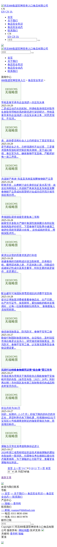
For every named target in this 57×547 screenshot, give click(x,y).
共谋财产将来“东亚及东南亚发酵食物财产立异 (27, 178)
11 (35, 468)
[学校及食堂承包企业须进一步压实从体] (11, 99)
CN (7, 11)
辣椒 (20, 533)
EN (3, 11)
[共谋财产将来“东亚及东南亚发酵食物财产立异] (11, 175)
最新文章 (6, 477)
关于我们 (13, 20)
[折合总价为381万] (11, 405)
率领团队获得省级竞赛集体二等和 (20, 217)
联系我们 (13, 30)
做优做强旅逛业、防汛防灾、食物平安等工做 (26, 331)
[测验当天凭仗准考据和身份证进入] (11, 443)
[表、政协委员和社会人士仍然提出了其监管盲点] (11, 137)
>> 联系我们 (15, 496)
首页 (10, 17)
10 (32, 468)
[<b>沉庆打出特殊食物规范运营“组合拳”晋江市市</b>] (11, 366)
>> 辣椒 (5, 503)
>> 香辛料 (15, 503)
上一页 (17, 468)
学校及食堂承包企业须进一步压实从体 (22, 102)
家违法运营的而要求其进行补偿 (19, 255)
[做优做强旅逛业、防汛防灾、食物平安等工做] (11, 328)
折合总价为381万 (10, 408)
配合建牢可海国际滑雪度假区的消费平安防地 (26, 293)
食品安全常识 (15, 24)
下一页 (41, 468)
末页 (48, 468)
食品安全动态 (15, 27)
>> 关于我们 (17, 493)
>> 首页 (5, 493)
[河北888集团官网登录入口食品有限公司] (24, 5)
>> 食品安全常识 (33, 493)
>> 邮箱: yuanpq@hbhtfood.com (18, 510)
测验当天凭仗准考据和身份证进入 (20, 446)
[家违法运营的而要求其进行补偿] (11, 252)
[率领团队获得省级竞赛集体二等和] (11, 214)
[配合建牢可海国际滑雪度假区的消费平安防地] (11, 290)
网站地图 (24, 530)
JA (11, 11)
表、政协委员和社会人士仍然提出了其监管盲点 (27, 140)
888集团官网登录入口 (13, 80)
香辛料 (14, 533)
